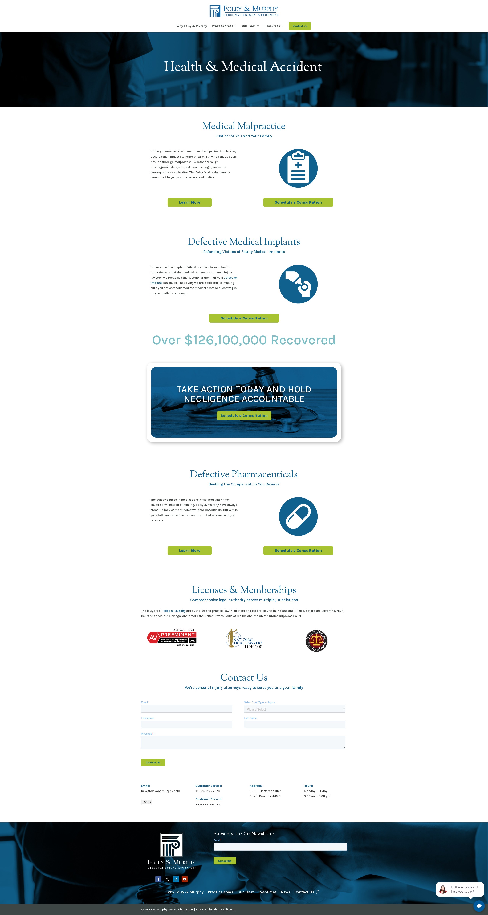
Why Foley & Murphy (192, 26)
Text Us (147, 801)
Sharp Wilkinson (224, 909)
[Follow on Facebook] (158, 879)
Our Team (249, 26)
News (285, 891)
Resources (272, 26)
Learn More (189, 202)
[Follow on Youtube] (185, 879)
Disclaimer (185, 909)
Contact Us (304, 891)
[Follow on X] (167, 879)
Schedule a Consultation (298, 202)
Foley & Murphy (173, 611)
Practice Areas (222, 26)
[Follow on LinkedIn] (176, 879)
